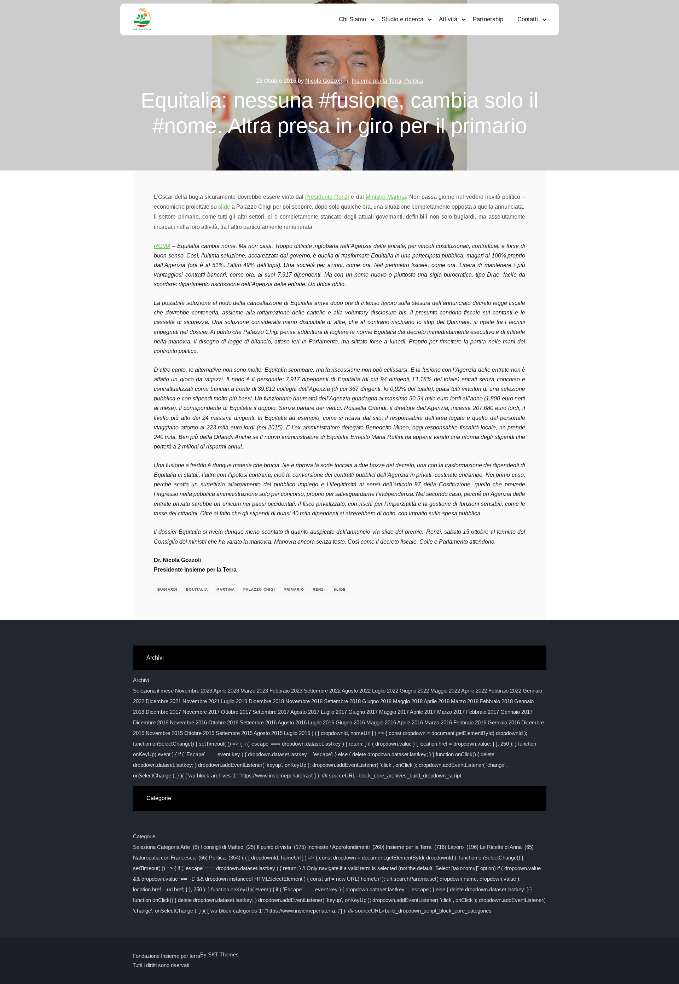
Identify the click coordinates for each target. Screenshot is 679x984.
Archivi (141, 680)
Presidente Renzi (327, 197)
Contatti (527, 19)
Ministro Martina (386, 197)
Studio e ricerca (402, 19)
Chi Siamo (352, 19)
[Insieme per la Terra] (142, 19)
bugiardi (167, 589)
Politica (413, 81)
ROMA (162, 246)
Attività (448, 19)
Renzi (319, 589)
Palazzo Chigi (259, 589)
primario (294, 589)
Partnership (488, 19)
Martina (225, 589)
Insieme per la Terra (376, 81)
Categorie (144, 836)
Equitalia (197, 589)
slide (224, 207)
